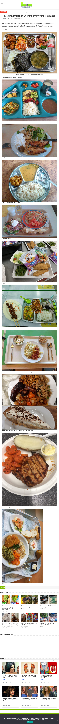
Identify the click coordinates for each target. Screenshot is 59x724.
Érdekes (11, 18)
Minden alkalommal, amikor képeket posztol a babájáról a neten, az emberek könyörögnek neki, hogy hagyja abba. (30, 11)
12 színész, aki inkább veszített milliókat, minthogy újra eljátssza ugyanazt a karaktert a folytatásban (10, 607)
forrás (3, 583)
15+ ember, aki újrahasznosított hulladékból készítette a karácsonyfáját (29, 625)
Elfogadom (29, 721)
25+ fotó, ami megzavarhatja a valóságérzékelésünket (47, 624)
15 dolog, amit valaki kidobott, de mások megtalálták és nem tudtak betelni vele (48, 607)
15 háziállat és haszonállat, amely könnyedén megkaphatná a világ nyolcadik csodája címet (10, 625)
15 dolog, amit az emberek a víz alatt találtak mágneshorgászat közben (28, 607)
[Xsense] (29, 4)
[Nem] (57, 720)
